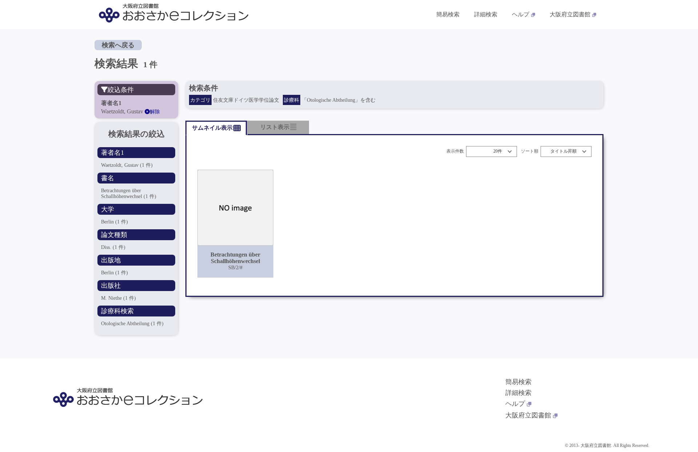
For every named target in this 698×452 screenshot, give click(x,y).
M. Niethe (118, 298)
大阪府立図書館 (570, 14)
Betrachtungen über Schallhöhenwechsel (128, 193)
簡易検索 (448, 14)
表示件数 (455, 151)
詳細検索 (485, 14)
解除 (155, 111)
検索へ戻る (118, 45)
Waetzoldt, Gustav (127, 165)
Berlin (114, 222)
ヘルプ (520, 14)
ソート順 (529, 151)
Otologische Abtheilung (132, 323)
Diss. (113, 247)
